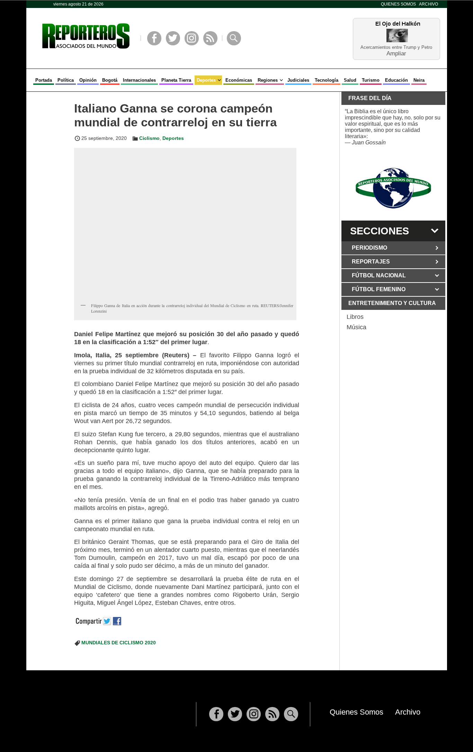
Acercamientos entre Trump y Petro (396, 47)
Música (356, 327)
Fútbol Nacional (379, 275)
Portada (43, 80)
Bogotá (109, 80)
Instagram (192, 38)
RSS (210, 38)
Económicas (238, 80)
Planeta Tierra (176, 80)
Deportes (206, 80)
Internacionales (139, 80)
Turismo (371, 80)
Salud (350, 80)
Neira (419, 80)
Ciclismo (149, 138)
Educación (396, 80)
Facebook (154, 38)
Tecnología (326, 80)
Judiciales (298, 80)
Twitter (173, 38)
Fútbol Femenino (378, 289)
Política (65, 80)
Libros (355, 316)
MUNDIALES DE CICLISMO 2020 (118, 642)
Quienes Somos (398, 4)
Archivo (428, 4)
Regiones (268, 80)
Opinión (88, 80)
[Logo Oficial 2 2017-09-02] (393, 188)
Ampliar (396, 53)
